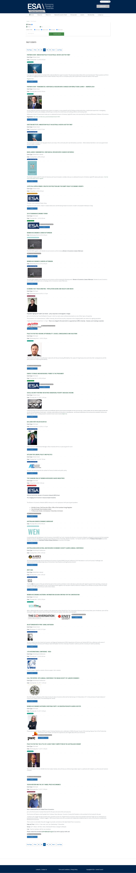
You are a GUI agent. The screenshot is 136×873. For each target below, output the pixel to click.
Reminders (53, 29)
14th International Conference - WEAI (39, 651)
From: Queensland (31, 296)
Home (32, 15)
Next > (53, 49)
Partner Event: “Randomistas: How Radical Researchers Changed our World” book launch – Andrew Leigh (60, 87)
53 (41, 49)
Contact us (100, 15)
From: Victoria (30, 62)
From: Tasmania (31, 220)
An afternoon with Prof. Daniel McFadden (40, 624)
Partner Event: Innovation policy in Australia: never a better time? (48, 55)
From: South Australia (32, 485)
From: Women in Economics (33, 237)
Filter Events (57, 34)
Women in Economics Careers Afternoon (40, 261)
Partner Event (45, 29)
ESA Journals (73, 15)
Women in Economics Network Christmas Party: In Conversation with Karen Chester (54, 706)
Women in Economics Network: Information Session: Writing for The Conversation (53, 594)
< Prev (35, 49)
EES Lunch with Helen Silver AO (37, 422)
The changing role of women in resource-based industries (46, 478)
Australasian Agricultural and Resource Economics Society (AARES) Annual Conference (55, 548)
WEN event (60, 29)
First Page (29, 49)
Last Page (59, 49)
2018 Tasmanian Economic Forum (37, 213)
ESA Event (37, 29)
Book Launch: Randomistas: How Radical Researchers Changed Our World (50, 152)
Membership (91, 15)
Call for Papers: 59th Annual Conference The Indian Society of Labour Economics (53, 678)
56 (50, 49)
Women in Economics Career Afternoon (39, 233)
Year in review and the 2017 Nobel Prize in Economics (44, 784)
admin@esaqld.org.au (47, 831)
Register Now (64, 413)
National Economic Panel (60, 15)
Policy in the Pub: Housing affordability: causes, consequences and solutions (52, 333)
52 (38, 49)
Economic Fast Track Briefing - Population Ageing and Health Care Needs (50, 289)
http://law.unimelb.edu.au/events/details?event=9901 (46, 117)
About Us (39, 15)
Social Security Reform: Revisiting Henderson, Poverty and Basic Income (50, 393)
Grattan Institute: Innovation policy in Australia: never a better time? (49, 124)
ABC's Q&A (30, 570)
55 (47, 49)
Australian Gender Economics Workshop (40, 521)
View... (32, 81)
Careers (82, 15)
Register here (30, 79)
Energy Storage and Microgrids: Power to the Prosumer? (45, 373)
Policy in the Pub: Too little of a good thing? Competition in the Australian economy (54, 744)
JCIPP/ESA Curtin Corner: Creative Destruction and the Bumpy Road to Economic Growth (55, 186)
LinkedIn (38, 869)
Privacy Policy (74, 869)
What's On (48, 15)
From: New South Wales (32, 131)
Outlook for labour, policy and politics (39, 454)
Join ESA (103, 6)
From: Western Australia (32, 193)
